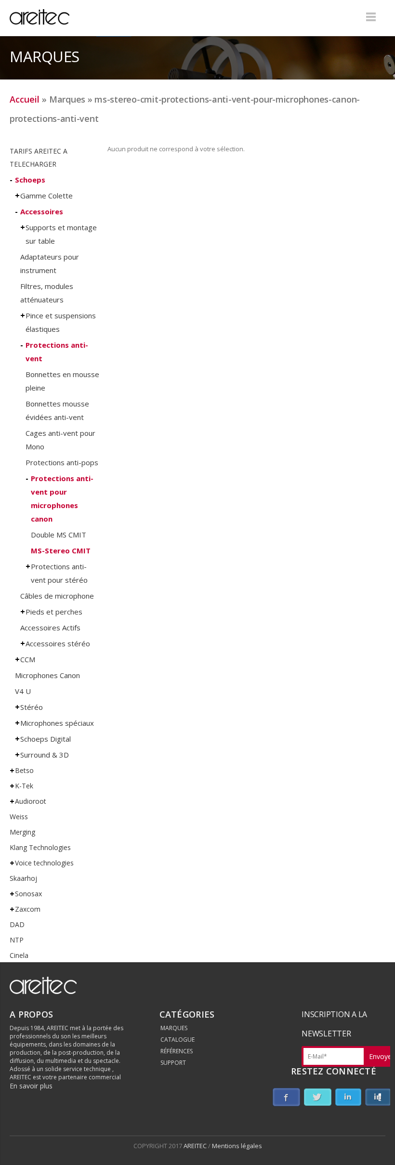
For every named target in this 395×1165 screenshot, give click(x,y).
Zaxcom (27, 909)
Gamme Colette (46, 195)
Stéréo (31, 707)
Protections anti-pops (62, 462)
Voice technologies (44, 862)
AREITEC (196, 1145)
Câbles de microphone (57, 596)
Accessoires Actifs (50, 627)
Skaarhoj (23, 878)
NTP (17, 939)
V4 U (23, 691)
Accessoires (41, 211)
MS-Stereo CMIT (61, 550)
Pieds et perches (54, 611)
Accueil (25, 99)
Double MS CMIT (58, 534)
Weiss (19, 816)
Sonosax (28, 893)
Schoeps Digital (45, 739)
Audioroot (30, 801)
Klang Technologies (40, 847)
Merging (22, 832)
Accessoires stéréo (58, 643)
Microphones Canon (47, 675)
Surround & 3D (44, 754)
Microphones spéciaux (57, 723)
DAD (17, 924)
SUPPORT (173, 1063)
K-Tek (24, 785)
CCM (27, 659)
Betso (24, 770)
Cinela (19, 955)
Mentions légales (237, 1145)
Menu (370, 17)
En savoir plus (31, 1085)
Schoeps (30, 179)
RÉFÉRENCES (176, 1051)
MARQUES (173, 1028)
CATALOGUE (177, 1039)
